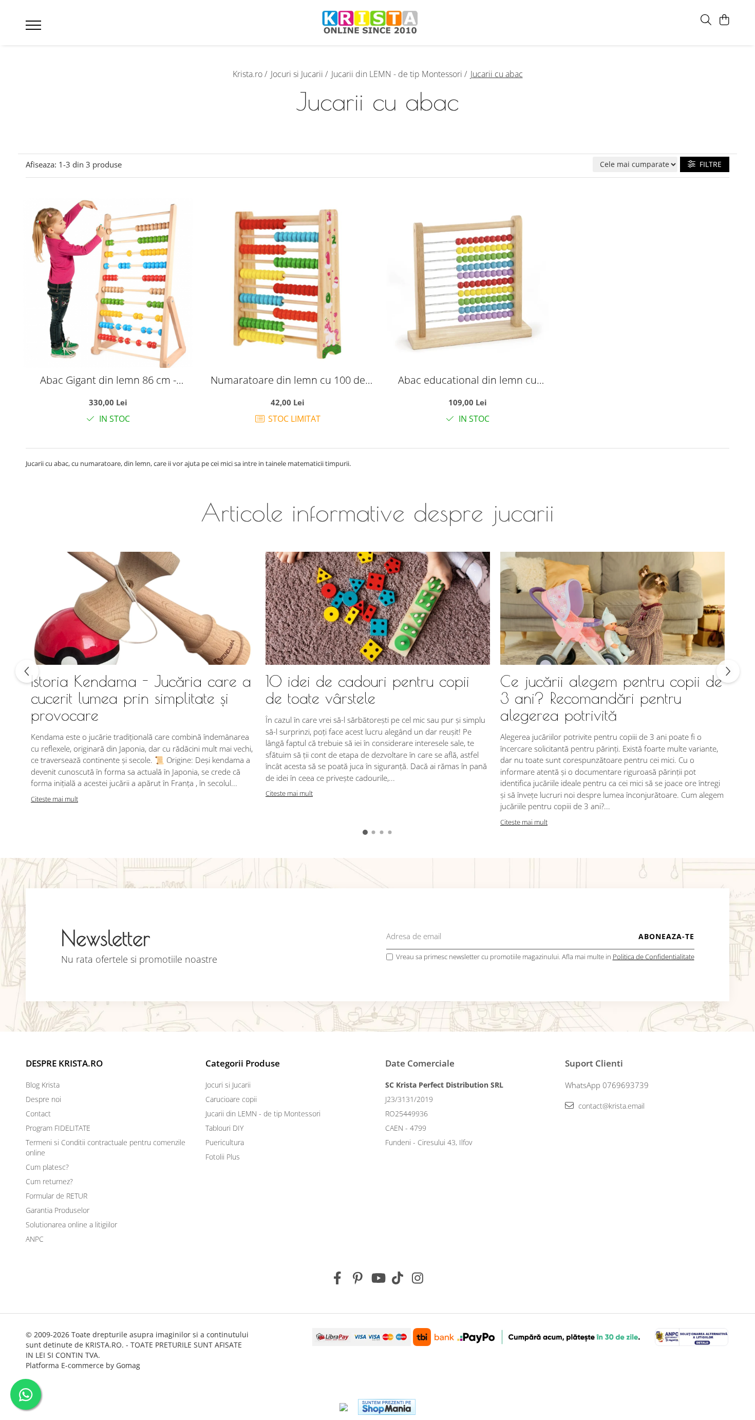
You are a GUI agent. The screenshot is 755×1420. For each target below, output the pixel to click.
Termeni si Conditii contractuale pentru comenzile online (105, 1147)
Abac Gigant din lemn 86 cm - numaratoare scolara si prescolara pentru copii (108, 380)
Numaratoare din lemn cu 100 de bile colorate (288, 380)
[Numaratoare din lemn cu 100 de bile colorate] (287, 283)
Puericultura (224, 1142)
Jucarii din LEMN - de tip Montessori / (400, 74)
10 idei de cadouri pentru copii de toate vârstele (367, 689)
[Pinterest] (358, 1278)
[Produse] (35, 28)
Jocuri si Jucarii (228, 1085)
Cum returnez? (49, 1181)
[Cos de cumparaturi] (724, 20)
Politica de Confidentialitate (653, 956)
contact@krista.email (610, 1106)
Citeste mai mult (54, 799)
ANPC (35, 1239)
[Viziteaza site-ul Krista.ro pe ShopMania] (387, 1407)
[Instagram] (418, 1278)
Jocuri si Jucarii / (300, 74)
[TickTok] (398, 1278)
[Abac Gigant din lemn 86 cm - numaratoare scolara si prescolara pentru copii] (108, 283)
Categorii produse (242, 1063)
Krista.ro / (251, 74)
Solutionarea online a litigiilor (71, 1224)
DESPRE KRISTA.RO (64, 1063)
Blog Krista (43, 1085)
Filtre (708, 164)
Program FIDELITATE (58, 1128)
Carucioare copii (231, 1099)
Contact (38, 1113)
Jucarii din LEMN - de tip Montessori (262, 1113)
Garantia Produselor (57, 1210)
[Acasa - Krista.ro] (370, 23)
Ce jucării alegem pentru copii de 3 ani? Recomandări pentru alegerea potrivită (611, 698)
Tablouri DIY (224, 1128)
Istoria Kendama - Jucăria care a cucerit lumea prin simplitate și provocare (141, 698)
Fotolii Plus (222, 1157)
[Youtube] (378, 1278)
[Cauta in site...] (706, 20)
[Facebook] (338, 1278)
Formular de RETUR (56, 1196)
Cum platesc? (47, 1167)
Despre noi (43, 1099)
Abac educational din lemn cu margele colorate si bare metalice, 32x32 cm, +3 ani (467, 380)
